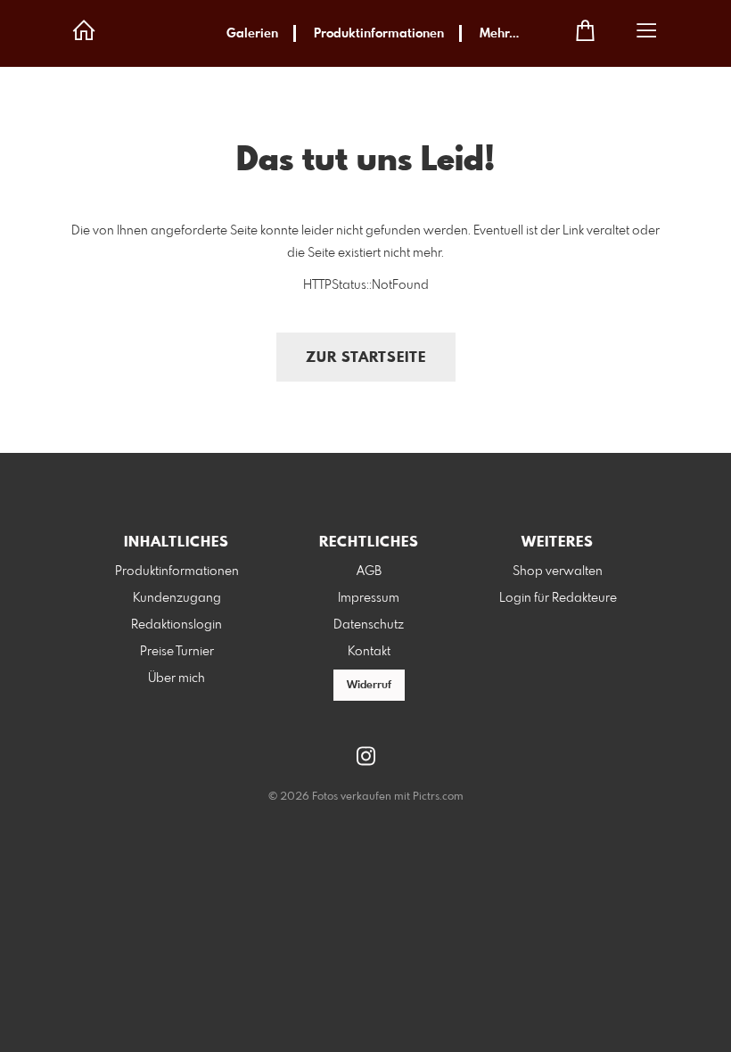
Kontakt (369, 651)
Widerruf (369, 685)
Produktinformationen (379, 34)
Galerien (252, 34)
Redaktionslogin (176, 625)
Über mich (176, 678)
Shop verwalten (558, 571)
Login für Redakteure (558, 598)
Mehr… (499, 34)
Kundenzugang (177, 598)
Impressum (368, 598)
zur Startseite (366, 358)
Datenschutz (368, 625)
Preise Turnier (177, 651)
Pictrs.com (438, 797)
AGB (369, 571)
